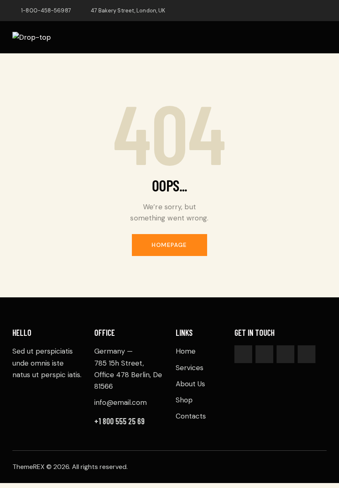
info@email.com (120, 402)
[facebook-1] (263, 11)
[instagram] (323, 11)
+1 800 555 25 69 (119, 421)
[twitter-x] (283, 11)
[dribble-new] (303, 11)
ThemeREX (28, 466)
